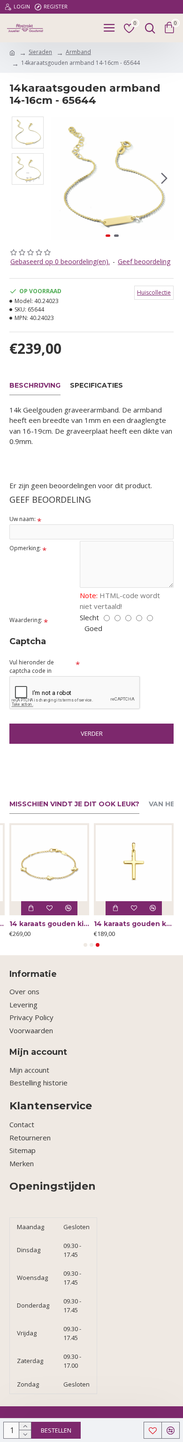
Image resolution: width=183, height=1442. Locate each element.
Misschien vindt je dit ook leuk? (74, 804)
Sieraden (40, 52)
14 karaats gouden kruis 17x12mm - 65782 (134, 924)
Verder (92, 733)
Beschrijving (35, 386)
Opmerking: (25, 548)
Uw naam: (22, 519)
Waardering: (25, 620)
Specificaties (96, 386)
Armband (78, 52)
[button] (60, 178)
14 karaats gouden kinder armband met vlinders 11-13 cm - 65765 (49, 924)
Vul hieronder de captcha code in (31, 666)
